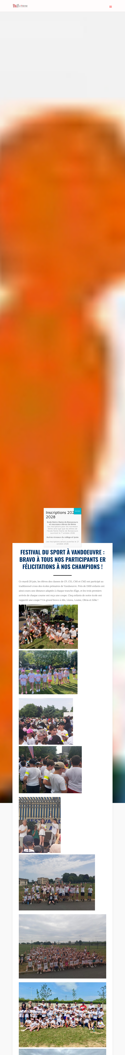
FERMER (77, 511)
